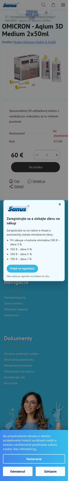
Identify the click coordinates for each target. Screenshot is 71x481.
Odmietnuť (17, 471)
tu (35, 449)
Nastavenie (34, 459)
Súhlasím (50, 471)
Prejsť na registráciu (22, 268)
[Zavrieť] (60, 204)
